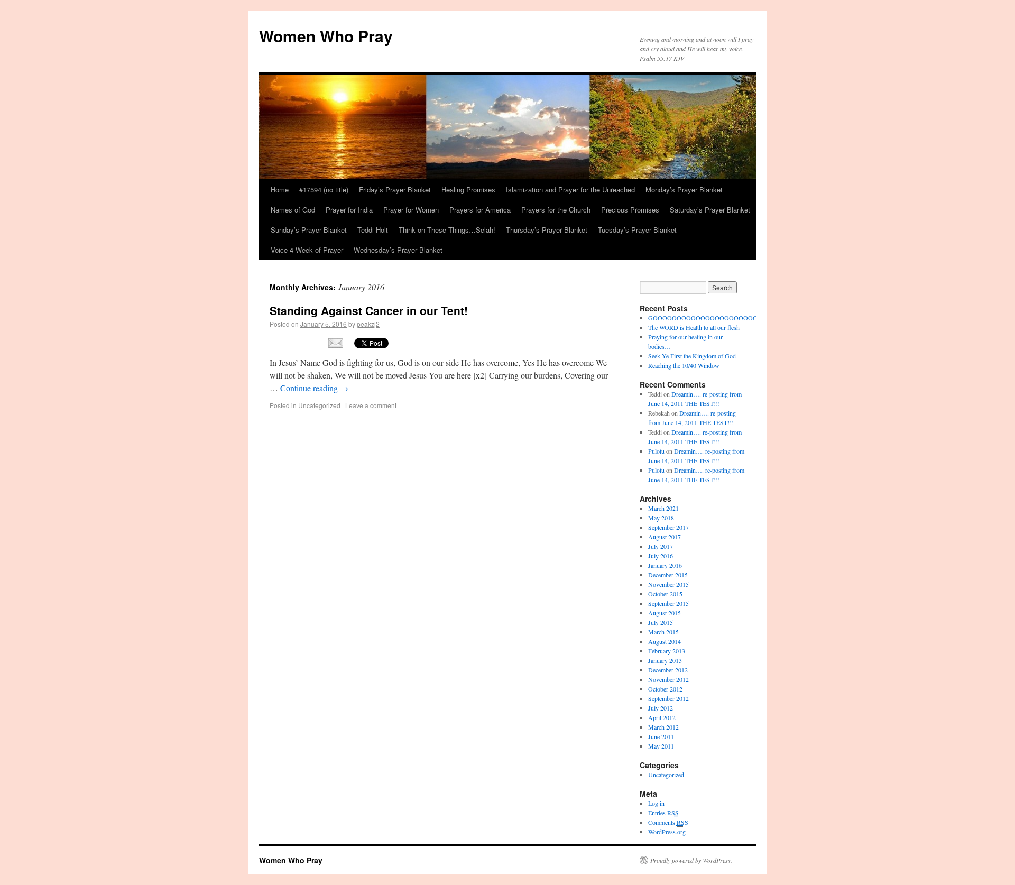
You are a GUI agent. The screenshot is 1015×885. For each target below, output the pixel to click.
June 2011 (661, 736)
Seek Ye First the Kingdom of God (692, 356)
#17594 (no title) (323, 190)
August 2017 (664, 536)
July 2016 (660, 555)
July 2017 (660, 546)
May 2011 (661, 746)
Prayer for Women (411, 210)
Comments (668, 822)
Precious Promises (630, 210)
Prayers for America (480, 210)
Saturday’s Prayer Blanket (710, 210)
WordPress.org (667, 831)
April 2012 (662, 717)
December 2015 (668, 574)
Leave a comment (370, 405)
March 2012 (663, 727)
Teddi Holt (372, 230)
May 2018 (661, 517)
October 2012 (665, 689)
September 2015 (668, 603)
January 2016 (665, 565)
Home (280, 190)
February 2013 (666, 651)
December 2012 (668, 670)
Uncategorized (319, 405)
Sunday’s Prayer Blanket (309, 230)
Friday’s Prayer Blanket (395, 190)
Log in (656, 803)
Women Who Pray (326, 35)
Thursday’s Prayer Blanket (546, 230)
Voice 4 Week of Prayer (307, 250)
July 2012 (660, 708)
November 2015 (668, 584)
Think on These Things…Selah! (447, 230)
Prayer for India (349, 210)
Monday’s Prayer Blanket (684, 190)
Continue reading (314, 387)
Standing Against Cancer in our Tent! (369, 310)
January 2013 (665, 660)
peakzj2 (368, 323)
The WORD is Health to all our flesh (694, 327)
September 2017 (668, 527)
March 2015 (663, 632)
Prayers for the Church (555, 210)
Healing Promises (468, 190)
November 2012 (668, 679)
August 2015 (664, 613)
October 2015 (665, 593)
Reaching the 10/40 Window (683, 365)
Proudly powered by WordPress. (691, 860)
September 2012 (668, 698)
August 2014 (664, 641)
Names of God (293, 210)
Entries (663, 812)
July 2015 (660, 622)
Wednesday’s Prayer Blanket (398, 250)
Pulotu (656, 451)
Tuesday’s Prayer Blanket (637, 230)
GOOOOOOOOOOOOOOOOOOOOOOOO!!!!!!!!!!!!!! (722, 318)
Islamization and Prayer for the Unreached (570, 190)
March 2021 (663, 508)
